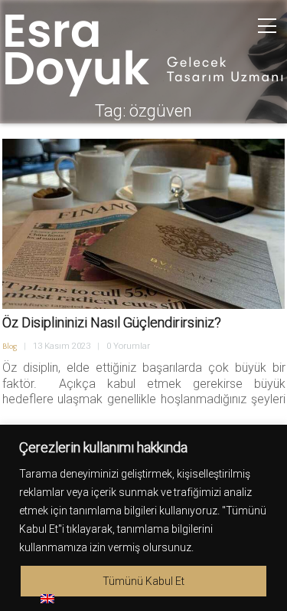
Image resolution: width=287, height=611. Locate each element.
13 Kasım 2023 (61, 346)
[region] (143, 518)
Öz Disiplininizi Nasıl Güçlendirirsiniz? (111, 322)
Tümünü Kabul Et (143, 581)
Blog (9, 346)
